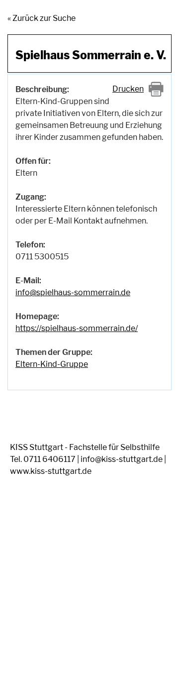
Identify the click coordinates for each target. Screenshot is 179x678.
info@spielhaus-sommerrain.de (72, 292)
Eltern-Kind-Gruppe (51, 364)
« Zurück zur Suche (41, 18)
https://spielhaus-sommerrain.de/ (76, 328)
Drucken (128, 89)
